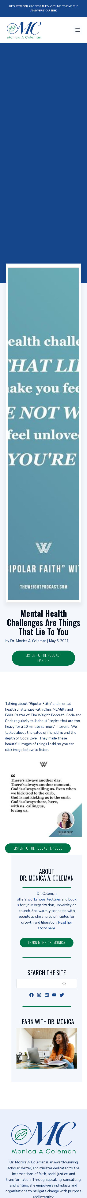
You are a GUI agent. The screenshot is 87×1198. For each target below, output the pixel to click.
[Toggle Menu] (77, 30)
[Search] (64, 983)
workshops (36, 899)
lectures (54, 899)
